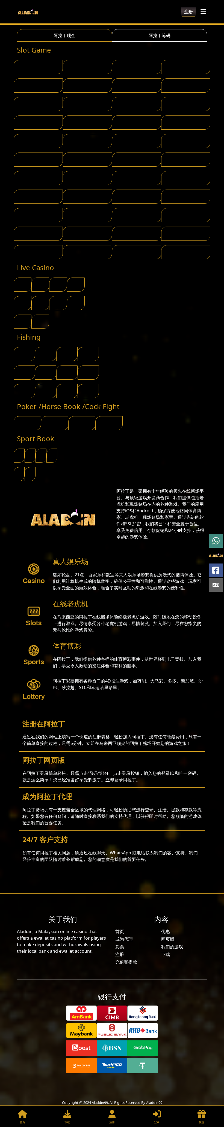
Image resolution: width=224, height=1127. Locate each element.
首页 (119, 931)
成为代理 (124, 939)
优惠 (165, 931)
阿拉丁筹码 (159, 35)
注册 (188, 12)
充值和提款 (126, 962)
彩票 (119, 947)
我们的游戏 (172, 947)
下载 (165, 954)
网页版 (167, 939)
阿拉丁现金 (64, 35)
